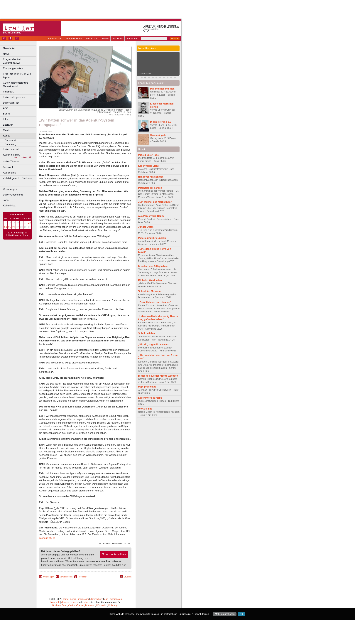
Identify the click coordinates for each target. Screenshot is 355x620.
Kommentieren (66, 577)
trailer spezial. (11, 149)
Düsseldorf (101, 605)
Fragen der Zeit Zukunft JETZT (20, 61)
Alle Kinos (117, 38)
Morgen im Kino (74, 38)
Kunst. (6, 135)
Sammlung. (11, 144)
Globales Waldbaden (150, 280)
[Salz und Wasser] (171, 78)
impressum (83, 599)
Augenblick (9, 172)
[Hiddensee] (153, 78)
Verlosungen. (10, 189)
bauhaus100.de (47, 538)
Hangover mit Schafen (150, 176)
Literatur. (8, 124)
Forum (105, 38)
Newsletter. (9, 48)
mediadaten (116, 599)
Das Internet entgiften (162, 88)
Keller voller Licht (148, 165)
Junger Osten (145, 226)
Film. (6, 119)
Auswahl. (8, 167)
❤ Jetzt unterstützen (114, 554)
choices (65, 602)
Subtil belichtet (146, 333)
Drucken (127, 577)
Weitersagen (48, 577)
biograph (55, 602)
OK (241, 614)
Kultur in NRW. (11, 154)
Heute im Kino (55, 38)
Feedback (82, 577)
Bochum (56, 605)
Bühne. (7, 113)
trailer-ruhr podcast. (14, 97)
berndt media (69, 599)
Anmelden (131, 38)
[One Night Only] (164, 78)
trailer (85, 602)
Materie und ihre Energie (152, 238)
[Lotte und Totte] (175, 78)
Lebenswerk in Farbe (150, 397)
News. (6, 53)
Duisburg (113, 605)
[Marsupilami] (145, 78)
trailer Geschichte (13, 194)
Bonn (64, 605)
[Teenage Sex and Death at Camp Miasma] (160, 78)
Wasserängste (158, 135)
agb (106, 599)
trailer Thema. (11, 161)
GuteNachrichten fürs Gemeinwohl (15, 84)
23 (29, 223)
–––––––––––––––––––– (18, 183)
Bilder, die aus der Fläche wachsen (158, 375)
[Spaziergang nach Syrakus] (149, 78)
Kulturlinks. (9, 205)
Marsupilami (144, 73)
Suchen (175, 38)
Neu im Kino (92, 38)
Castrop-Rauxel (76, 605)
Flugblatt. (8, 91)
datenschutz (96, 599)
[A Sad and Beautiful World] (156, 78)
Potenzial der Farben (150, 187)
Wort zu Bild (145, 408)
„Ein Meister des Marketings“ (155, 202)
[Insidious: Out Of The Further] (141, 78)
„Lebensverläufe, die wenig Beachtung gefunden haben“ (158, 318)
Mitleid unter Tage (148, 155)
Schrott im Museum (149, 291)
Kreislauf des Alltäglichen (153, 266)
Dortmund (90, 605)
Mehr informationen (225, 614)
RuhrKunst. (11, 140)
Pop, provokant (147, 386)
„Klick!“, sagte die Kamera (153, 344)
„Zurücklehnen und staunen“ (154, 302)
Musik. (7, 130)
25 (9, 227)
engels (74, 602)
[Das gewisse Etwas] (167, 78)
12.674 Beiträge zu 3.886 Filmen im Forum (17, 234)
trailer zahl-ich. (11, 102)
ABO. (6, 108)
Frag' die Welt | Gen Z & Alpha (17, 75)
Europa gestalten (13, 68)
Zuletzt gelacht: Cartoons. (18, 178)
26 (13, 227)
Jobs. (6, 199)
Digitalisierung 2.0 (160, 121)
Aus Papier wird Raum (151, 216)
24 (5, 227)
